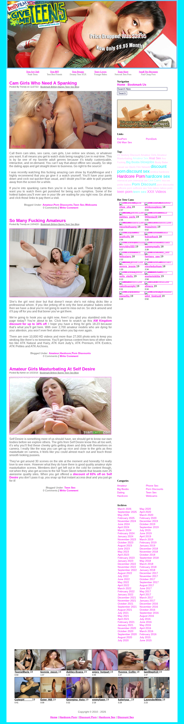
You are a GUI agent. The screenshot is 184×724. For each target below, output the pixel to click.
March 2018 (146, 563)
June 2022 (124, 579)
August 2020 (125, 637)
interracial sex (140, 180)
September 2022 (127, 570)
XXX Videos (156, 192)
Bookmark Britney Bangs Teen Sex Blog (59, 87)
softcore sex (140, 188)
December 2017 (149, 573)
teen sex (139, 192)
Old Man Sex (124, 142)
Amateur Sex (140, 158)
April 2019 (145, 536)
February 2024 (126, 533)
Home (121, 84)
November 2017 (149, 576)
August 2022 (125, 573)
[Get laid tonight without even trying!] (144, 127)
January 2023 (125, 560)
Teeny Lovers (100, 72)
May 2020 (145, 508)
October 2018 (147, 554)
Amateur (48, 204)
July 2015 (145, 637)
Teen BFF (54, 72)
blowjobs (147, 162)
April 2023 (123, 554)
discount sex (138, 171)
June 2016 (146, 622)
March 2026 (124, 508)
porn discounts (165, 184)
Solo (150, 188)
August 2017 (147, 585)
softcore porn (124, 188)
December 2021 (127, 597)
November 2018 (149, 551)
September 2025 (127, 511)
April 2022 (123, 585)
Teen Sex (78, 204)
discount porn (88, 717)
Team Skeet (123, 72)
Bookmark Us (137, 84)
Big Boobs (133, 162)
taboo (156, 188)
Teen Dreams (78, 72)
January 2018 (147, 570)
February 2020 (148, 518)
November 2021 (127, 600)
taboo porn (166, 188)
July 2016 (145, 618)
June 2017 (146, 588)
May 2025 (123, 514)
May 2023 (123, 551)
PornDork (151, 138)
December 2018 (149, 548)
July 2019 (145, 530)
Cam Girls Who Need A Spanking (43, 83)
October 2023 (125, 542)
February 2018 (148, 566)
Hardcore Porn (131, 176)
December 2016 (149, 603)
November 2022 (127, 566)
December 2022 (127, 563)
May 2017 (145, 591)
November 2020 (127, 628)
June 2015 (146, 640)
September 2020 (127, 634)
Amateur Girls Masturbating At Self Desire (52, 368)
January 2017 (147, 600)
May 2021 (123, 615)
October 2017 (147, 579)
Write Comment (69, 207)
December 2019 (149, 521)
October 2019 (147, 524)
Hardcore (65, 353)
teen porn (124, 192)
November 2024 (127, 521)
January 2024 (125, 536)
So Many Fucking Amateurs (37, 220)
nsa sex (166, 180)
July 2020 (123, 640)
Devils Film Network (139, 167)
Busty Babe (161, 162)
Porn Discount (144, 184)
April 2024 (123, 527)
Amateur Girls (148, 154)
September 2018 (149, 557)
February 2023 (126, 557)
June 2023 (124, 548)
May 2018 (145, 560)
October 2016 (147, 609)
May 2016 (145, 625)
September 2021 (127, 606)
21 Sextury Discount (128, 154)
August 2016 (147, 615)
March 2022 (124, 588)
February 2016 (148, 634)
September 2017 (149, 582)
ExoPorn (122, 138)
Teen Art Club (32, 72)
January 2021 (125, 625)
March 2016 (146, 631)
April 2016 (145, 628)
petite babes (124, 184)
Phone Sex (152, 485)
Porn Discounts (63, 204)
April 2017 (145, 594)
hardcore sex (158, 176)
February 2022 (126, 591)
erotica (154, 171)
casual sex (122, 167)
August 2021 (125, 609)
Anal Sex (155, 158)
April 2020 (145, 511)
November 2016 (149, 606)
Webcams (91, 204)
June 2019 (146, 533)
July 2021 (123, 612)
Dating (121, 492)
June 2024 (124, 524)
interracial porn (124, 180)
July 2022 (123, 576)
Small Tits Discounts (148, 72)
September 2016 (149, 612)
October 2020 (125, 631)
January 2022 (125, 594)
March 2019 (146, 539)
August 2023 (125, 545)
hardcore (164, 171)
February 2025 (126, 518)
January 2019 (147, 545)
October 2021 (125, 603)
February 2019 (148, 542)
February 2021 (126, 622)
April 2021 (123, 618)
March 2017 (146, 597)
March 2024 (124, 530)
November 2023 (127, 539)
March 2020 (146, 514)
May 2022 (123, 582)
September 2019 (149, 527)
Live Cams (154, 180)
